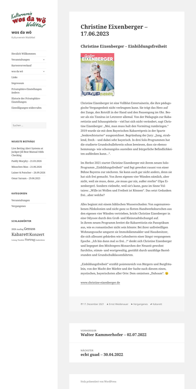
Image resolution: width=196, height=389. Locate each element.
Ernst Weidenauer (118, 304)
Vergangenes (18, 206)
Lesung (14, 240)
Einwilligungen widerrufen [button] (26, 107)
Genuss (29, 228)
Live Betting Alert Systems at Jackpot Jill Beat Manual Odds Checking (27, 152)
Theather (21, 240)
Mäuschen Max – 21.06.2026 (26, 166)
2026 (13, 229)
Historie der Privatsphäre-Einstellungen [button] (25, 100)
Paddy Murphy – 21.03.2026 (26, 161)
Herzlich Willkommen (23, 53)
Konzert (36, 234)
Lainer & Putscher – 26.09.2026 (28, 172)
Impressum (17, 83)
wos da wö (21, 32)
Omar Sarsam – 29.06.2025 (25, 178)
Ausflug (20, 229)
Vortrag (30, 239)
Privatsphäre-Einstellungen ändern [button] (26, 90)
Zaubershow (40, 240)
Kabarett (20, 234)
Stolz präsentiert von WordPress (98, 381)
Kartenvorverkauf (21, 65)
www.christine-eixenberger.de (100, 282)
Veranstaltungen (20, 59)
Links (14, 77)
